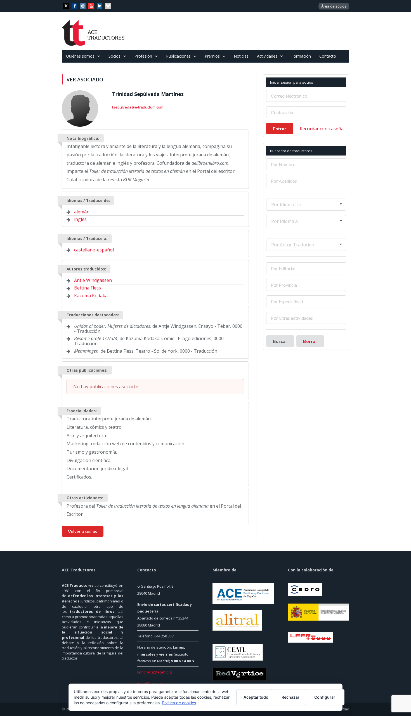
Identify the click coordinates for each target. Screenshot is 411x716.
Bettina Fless (87, 288)
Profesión (143, 56)
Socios (114, 56)
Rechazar (290, 697)
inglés (80, 219)
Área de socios (333, 6)
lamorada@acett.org (154, 672)
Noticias (241, 56)
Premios (212, 56)
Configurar (324, 697)
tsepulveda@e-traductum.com (137, 107)
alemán (81, 212)
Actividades (267, 56)
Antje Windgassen (93, 280)
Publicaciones (178, 56)
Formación (301, 56)
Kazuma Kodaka (91, 296)
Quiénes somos (80, 56)
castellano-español (94, 250)
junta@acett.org (150, 683)
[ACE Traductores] (93, 31)
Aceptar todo (256, 697)
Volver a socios (82, 531)
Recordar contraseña (322, 129)
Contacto (327, 56)
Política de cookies (179, 702)
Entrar (279, 128)
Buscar (280, 341)
